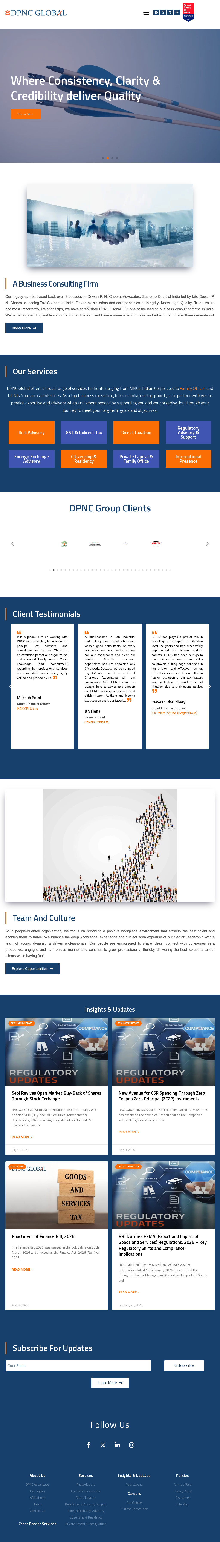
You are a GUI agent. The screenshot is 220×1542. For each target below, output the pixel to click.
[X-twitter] (163, 12)
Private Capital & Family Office (136, 458)
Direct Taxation (136, 432)
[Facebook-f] (88, 1445)
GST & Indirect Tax (84, 432)
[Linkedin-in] (117, 1445)
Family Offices (193, 388)
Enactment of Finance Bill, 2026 (43, 1236)
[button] (146, 12)
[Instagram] (177, 12)
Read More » (22, 1137)
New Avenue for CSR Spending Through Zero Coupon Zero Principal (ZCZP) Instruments (162, 1095)
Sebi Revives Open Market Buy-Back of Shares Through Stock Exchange (56, 1095)
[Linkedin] (170, 12)
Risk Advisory (31, 432)
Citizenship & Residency (84, 458)
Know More (26, 114)
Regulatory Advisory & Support (188, 432)
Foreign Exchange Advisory (31, 458)
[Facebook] (156, 12)
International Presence (188, 458)
